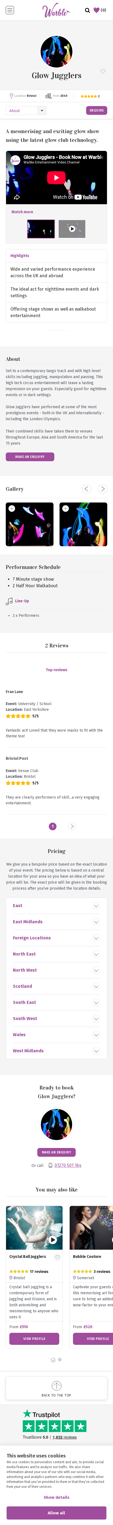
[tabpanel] (34, 1277)
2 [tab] (59, 1359)
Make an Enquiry (30, 457)
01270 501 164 (68, 1165)
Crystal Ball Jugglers (27, 1256)
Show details (56, 1497)
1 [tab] (53, 1359)
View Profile (34, 1339)
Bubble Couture (87, 1256)
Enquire (97, 110)
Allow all (56, 1513)
